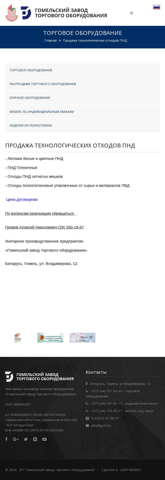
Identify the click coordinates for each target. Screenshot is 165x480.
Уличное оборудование (29, 98)
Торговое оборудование (30, 70)
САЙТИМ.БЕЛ (130, 470)
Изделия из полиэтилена (30, 125)
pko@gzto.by (101, 425)
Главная (50, 40)
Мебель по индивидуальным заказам (41, 112)
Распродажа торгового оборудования (42, 84)
